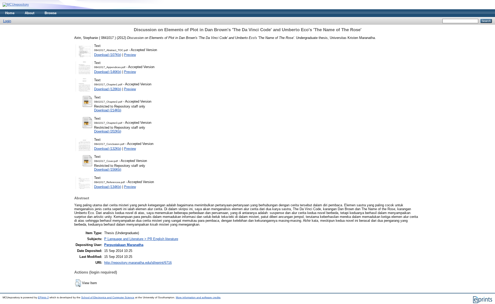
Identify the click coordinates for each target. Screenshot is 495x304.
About (29, 13)
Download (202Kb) (107, 131)
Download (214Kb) (107, 110)
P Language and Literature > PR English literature (141, 239)
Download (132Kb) (107, 149)
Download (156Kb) (107, 169)
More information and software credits (198, 297)
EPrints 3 (43, 297)
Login (7, 21)
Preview (130, 55)
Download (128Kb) (107, 89)
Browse (50, 13)
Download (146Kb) (107, 72)
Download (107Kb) (107, 55)
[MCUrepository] (15, 4)
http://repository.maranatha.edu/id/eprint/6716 (138, 263)
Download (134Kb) (107, 187)
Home (9, 13)
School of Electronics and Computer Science (107, 297)
